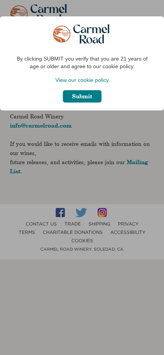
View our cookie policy (82, 80)
